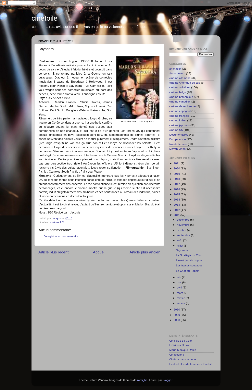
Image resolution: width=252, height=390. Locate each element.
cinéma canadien (180, 101)
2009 (177, 314)
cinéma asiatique (179, 87)
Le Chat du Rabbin (187, 270)
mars (180, 292)
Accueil (99, 252)
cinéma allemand (180, 78)
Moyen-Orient (177, 148)
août (180, 240)
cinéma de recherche (182, 106)
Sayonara (182, 250)
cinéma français (179, 115)
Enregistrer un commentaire (61, 236)
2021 (177, 163)
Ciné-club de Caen (181, 340)
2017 (177, 184)
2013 (177, 204)
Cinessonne (176, 354)
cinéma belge (177, 92)
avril (180, 287)
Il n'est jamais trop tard (190, 260)
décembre (183, 219)
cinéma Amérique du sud (184, 82)
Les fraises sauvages (189, 265)
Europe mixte (177, 139)
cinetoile (44, 18)
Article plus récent (53, 252)
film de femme (178, 144)
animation (175, 68)
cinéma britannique (181, 96)
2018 (177, 178)
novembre (183, 224)
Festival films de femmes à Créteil (190, 364)
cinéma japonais (179, 125)
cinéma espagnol (180, 111)
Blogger (167, 380)
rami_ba (142, 380)
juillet (180, 245)
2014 (177, 199)
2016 (177, 189)
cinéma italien (177, 120)
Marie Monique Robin (182, 349)
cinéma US (57, 222)
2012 (177, 210)
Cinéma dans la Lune (182, 359)
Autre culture (177, 73)
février (181, 298)
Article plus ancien (145, 252)
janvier (181, 303)
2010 (177, 309)
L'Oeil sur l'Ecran (179, 345)
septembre (184, 235)
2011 (177, 215)
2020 (177, 168)
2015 (177, 194)
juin (179, 277)
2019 (177, 173)
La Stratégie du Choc (189, 255)
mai (179, 282)
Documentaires (178, 134)
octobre (182, 230)
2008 (177, 320)
